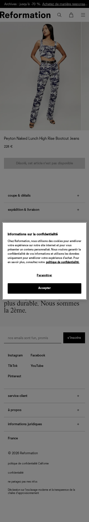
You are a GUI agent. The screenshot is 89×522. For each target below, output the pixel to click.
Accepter (44, 288)
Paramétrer (44, 275)
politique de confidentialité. (62, 262)
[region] (44, 261)
